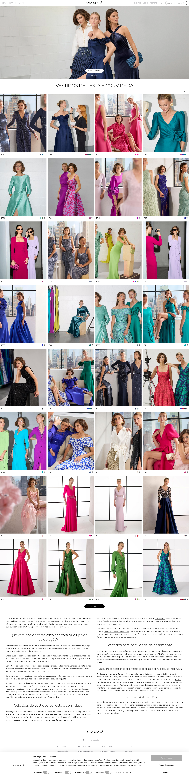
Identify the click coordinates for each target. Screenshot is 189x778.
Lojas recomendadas (107, 751)
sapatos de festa (110, 677)
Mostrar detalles (122, 772)
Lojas (145, 3)
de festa (125, 685)
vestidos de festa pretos (76, 683)
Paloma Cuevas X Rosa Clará (116, 631)
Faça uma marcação (134, 705)
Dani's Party (160, 618)
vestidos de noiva (49, 621)
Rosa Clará (128, 751)
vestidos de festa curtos (45, 656)
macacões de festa (53, 676)
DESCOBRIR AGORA (94, 71)
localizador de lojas (110, 713)
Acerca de (154, 3)
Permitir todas (166, 758)
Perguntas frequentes (85, 751)
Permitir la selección (166, 765)
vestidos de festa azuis (71, 692)
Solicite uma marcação (176, 3)
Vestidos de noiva (62, 751)
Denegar (166, 772)
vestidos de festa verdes (48, 697)
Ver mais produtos (94, 606)
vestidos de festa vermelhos (28, 689)
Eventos (137, 3)
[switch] (68, 772)
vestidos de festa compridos (20, 666)
